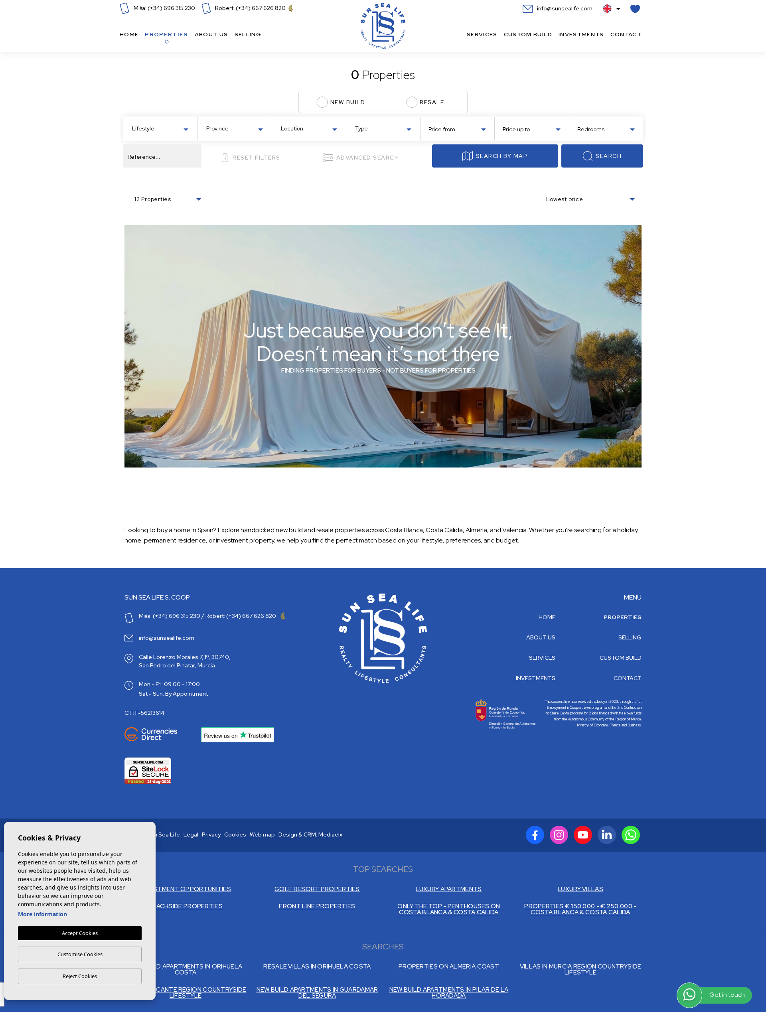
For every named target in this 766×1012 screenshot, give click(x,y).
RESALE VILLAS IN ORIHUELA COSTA (317, 967)
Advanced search (367, 157)
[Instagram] (559, 835)
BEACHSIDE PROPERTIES (185, 906)
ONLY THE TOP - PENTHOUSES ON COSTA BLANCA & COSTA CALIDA (448, 909)
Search (609, 156)
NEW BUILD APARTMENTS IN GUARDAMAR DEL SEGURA (317, 993)
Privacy (211, 834)
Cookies (235, 834)
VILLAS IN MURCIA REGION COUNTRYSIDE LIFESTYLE (581, 970)
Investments (581, 34)
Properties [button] (166, 34)
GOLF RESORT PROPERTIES (317, 889)
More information (42, 914)
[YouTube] (583, 835)
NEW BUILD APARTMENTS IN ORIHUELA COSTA (186, 970)
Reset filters (256, 157)
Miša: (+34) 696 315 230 (163, 8)
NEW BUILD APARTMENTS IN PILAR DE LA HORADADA (449, 993)
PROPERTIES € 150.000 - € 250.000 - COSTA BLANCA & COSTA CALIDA (580, 909)
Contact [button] (626, 34)
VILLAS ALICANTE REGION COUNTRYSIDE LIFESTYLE (185, 993)
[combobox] (160, 128)
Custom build (528, 34)
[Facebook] (535, 835)
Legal (191, 834)
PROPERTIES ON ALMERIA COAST (449, 967)
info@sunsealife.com (564, 8)
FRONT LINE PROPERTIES (317, 906)
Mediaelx (330, 834)
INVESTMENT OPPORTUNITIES (185, 889)
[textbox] (161, 128)
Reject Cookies (80, 976)
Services (482, 34)
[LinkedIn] (607, 835)
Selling (248, 34)
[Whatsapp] (631, 835)
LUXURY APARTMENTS (449, 889)
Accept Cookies (80, 933)
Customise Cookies (80, 954)
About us (211, 34)
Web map (262, 834)
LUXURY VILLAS (580, 889)
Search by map (502, 156)
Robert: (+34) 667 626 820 (250, 8)
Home (129, 34)
